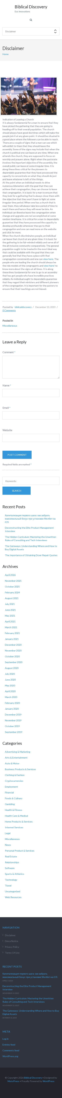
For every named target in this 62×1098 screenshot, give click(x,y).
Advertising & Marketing (17, 751)
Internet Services (14, 827)
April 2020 (10, 691)
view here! (49, 265)
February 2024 (12, 592)
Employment (11, 786)
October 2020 (12, 656)
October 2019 (12, 726)
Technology (11, 879)
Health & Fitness (13, 810)
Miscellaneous (9, 325)
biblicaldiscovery (23, 307)
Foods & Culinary (13, 798)
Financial (9, 792)
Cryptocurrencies (14, 780)
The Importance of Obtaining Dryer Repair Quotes (31, 555)
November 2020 (13, 650)
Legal (7, 833)
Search (16, 490)
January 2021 (12, 638)
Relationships (12, 862)
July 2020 (10, 673)
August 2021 (12, 598)
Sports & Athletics (14, 873)
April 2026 (10, 575)
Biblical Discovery (33, 1077)
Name (5, 385)
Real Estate (11, 856)
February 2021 (12, 633)
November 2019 (13, 720)
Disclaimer (10, 935)
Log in (5, 1038)
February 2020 (12, 702)
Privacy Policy (12, 946)
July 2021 (10, 604)
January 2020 (12, 708)
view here (48, 259)
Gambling (10, 804)
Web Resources (13, 897)
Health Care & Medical (16, 815)
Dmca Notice (11, 941)
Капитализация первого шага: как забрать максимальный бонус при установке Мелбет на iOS (30, 518)
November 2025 (13, 580)
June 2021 (10, 609)
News (8, 844)
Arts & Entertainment (16, 757)
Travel (8, 885)
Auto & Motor (12, 763)
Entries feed (8, 1044)
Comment (8, 352)
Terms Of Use (12, 952)
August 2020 (12, 668)
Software (10, 868)
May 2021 (10, 615)
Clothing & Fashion (14, 775)
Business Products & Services (20, 769)
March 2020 (11, 697)
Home (5, 54)
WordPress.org (10, 1056)
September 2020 (13, 662)
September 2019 (13, 732)
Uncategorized (12, 891)
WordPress (48, 1081)
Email (5, 407)
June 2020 (10, 679)
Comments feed (10, 1050)
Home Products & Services (19, 821)
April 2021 (10, 621)
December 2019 (13, 714)
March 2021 (11, 627)
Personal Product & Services (19, 850)
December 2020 (13, 644)
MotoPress (13, 1081)
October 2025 (12, 586)
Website (7, 430)
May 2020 (10, 685)
